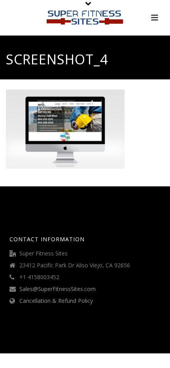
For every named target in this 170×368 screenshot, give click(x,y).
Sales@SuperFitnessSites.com (57, 289)
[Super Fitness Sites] (85, 18)
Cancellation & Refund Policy (56, 300)
